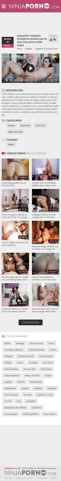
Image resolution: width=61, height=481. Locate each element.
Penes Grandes (46, 356)
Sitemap (8, 478)
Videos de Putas (15, 131)
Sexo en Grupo (11, 369)
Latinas (53, 349)
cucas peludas (10, 414)
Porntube (33, 362)
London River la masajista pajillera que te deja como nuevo (44, 184)
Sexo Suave (46, 369)
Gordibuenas (36, 382)
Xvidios (11, 144)
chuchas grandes (30, 414)
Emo (19, 401)
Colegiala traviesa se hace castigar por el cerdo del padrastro (44, 216)
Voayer (48, 375)
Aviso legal (42, 478)
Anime (7, 343)
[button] (4, 6)
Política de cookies (24, 478)
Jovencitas (25, 125)
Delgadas (52, 388)
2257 (53, 478)
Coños (51, 343)
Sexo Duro (40, 125)
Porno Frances (11, 394)
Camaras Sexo (36, 343)
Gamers (21, 382)
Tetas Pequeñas (11, 375)
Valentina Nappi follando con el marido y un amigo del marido (45, 247)
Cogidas (8, 382)
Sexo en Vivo (29, 369)
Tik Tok (7, 401)
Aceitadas (30, 401)
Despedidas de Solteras (15, 407)
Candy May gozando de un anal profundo (14, 184)
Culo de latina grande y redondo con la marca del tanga (43, 278)
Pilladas (7, 362)
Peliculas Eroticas (26, 356)
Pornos (20, 362)
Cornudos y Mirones (13, 349)
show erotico (50, 414)
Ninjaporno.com (13, 468)
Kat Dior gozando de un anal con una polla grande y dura (15, 278)
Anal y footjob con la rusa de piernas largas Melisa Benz (45, 310)
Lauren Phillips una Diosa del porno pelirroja (15, 243)
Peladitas (38, 388)
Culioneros (36, 407)
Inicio (19, 48)
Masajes (8, 356)
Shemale (27, 394)
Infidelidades (10, 388)
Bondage (20, 343)
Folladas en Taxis (45, 394)
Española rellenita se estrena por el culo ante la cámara (15, 310)
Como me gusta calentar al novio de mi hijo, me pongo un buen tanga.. (14, 216)
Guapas (28, 48)
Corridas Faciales (36, 349)
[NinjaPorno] (34, 6)
